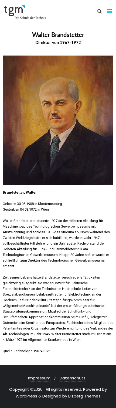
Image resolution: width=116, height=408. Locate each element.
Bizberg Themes (84, 396)
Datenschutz (73, 378)
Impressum (39, 378)
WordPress (26, 396)
